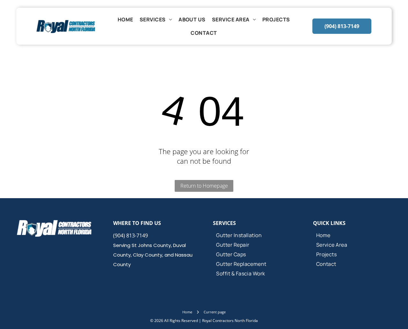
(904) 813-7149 (130, 235)
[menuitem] (125, 19)
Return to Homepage (204, 185)
